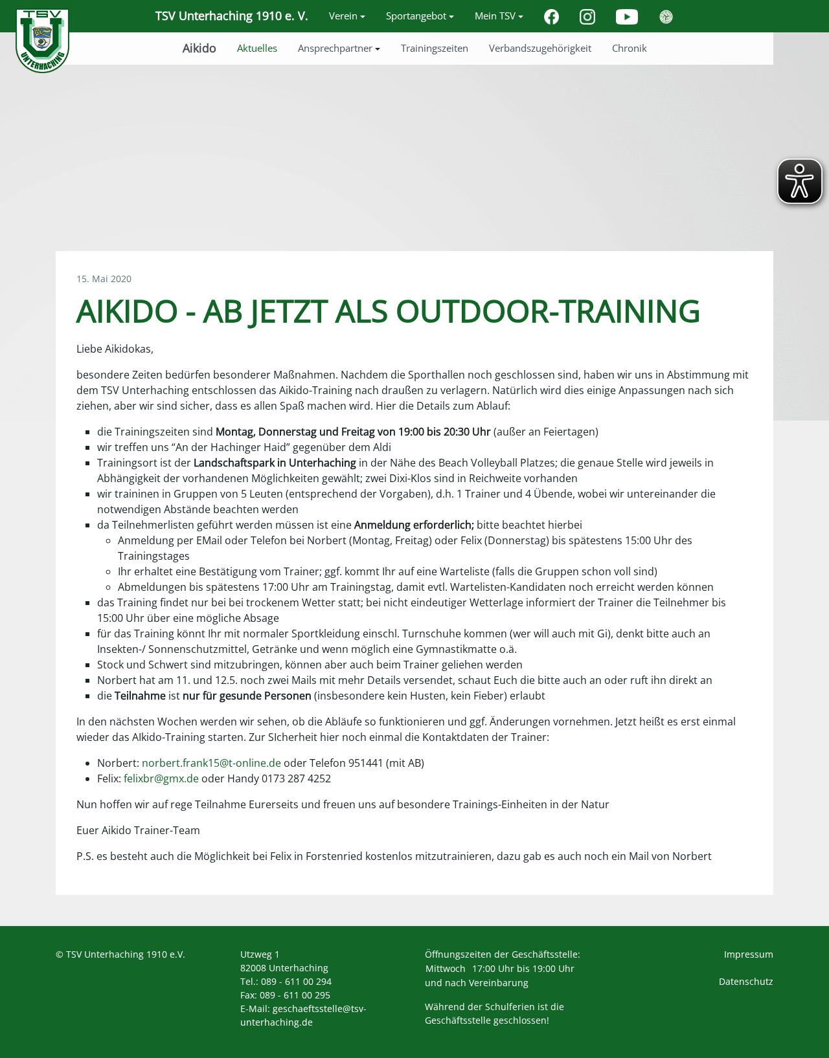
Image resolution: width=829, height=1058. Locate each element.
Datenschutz (746, 981)
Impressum (748, 954)
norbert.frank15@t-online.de (211, 763)
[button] (347, 16)
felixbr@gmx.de (161, 778)
